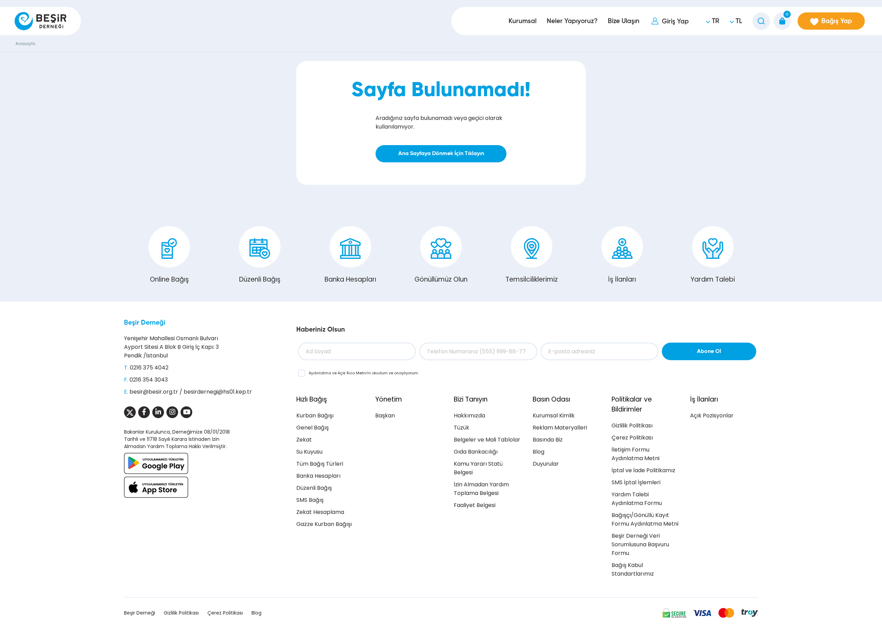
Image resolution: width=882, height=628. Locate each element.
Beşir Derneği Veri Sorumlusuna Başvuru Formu (640, 544)
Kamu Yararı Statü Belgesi (478, 468)
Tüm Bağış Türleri (319, 464)
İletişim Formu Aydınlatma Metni (635, 454)
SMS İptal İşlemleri (636, 482)
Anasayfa (25, 44)
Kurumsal (522, 21)
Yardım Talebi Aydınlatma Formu (637, 498)
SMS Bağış (310, 500)
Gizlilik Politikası (632, 425)
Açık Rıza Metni (352, 373)
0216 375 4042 (149, 368)
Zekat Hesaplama (320, 512)
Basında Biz (548, 440)
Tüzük (461, 428)
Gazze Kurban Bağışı (324, 524)
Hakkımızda (469, 415)
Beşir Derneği (144, 323)
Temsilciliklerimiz (531, 279)
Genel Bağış (312, 428)
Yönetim (388, 399)
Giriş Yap (675, 21)
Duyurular (546, 464)
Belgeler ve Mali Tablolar (487, 440)
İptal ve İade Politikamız (643, 470)
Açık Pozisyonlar (712, 415)
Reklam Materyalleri (560, 428)
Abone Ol (709, 351)
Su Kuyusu (309, 452)
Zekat (304, 440)
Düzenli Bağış (259, 279)
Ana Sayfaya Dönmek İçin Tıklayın (441, 153)
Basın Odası (551, 399)
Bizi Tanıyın (471, 399)
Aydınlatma (320, 373)
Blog (538, 452)
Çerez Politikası (632, 438)
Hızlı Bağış (311, 399)
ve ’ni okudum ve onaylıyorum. (364, 373)
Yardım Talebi (712, 279)
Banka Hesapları (350, 279)
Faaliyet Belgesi (474, 505)
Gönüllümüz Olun (441, 279)
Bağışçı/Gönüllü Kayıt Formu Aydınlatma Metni (645, 519)
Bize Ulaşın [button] (623, 21)
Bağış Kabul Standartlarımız (633, 569)
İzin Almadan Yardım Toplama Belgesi (481, 488)
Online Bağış (169, 279)
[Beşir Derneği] (40, 21)
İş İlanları (622, 279)
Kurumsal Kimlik (554, 415)
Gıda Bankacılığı (476, 452)
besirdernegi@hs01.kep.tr (218, 392)
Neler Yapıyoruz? (572, 21)
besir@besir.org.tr (154, 392)
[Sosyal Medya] (130, 412)
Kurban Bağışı (315, 415)
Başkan (385, 415)
